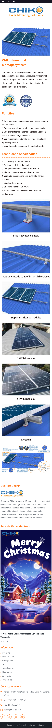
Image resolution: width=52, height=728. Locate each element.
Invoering (6, 653)
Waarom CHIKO (9, 656)
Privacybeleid (8, 679)
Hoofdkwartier (8, 668)
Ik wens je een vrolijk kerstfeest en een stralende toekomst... (22, 635)
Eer (3, 664)
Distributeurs (7, 672)
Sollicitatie (6, 676)
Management (7, 660)
